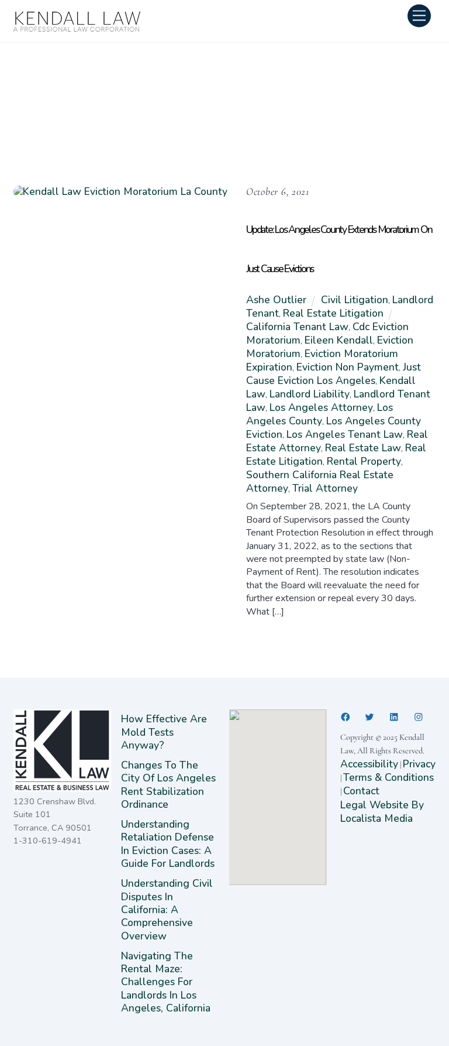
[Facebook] (345, 717)
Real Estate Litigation (333, 313)
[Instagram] (418, 717)
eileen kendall (339, 340)
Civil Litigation (354, 300)
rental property (364, 461)
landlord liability (310, 394)
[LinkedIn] (394, 717)
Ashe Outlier (276, 300)
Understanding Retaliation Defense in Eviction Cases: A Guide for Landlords (169, 843)
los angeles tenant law (344, 434)
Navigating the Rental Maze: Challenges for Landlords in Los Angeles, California (165, 982)
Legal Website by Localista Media (382, 811)
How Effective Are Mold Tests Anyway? (164, 732)
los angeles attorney (321, 407)
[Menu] (419, 15)
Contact (361, 791)
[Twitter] (369, 717)
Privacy (419, 764)
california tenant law (297, 327)
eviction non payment (347, 367)
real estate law (363, 448)
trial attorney (325, 488)
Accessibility (369, 764)
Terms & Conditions (388, 777)
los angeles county (319, 414)
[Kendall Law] (77, 29)
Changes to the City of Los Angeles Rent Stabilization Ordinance (168, 784)
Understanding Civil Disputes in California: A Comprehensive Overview (167, 909)
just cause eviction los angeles (333, 373)
